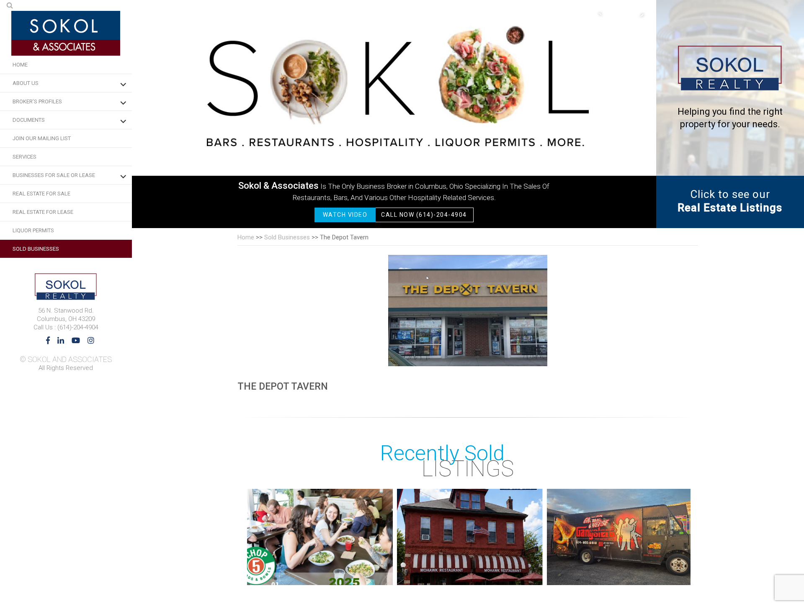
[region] (394, 114)
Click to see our (730, 201)
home (245, 237)
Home (20, 65)
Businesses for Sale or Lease (54, 175)
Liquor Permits (33, 230)
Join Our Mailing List (42, 138)
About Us (26, 83)
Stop (686, 576)
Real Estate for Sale (41, 193)
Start (680, 576)
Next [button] (637, 14)
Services (24, 157)
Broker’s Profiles (37, 101)
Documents (29, 120)
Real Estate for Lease (43, 212)
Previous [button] (604, 14)
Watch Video (345, 214)
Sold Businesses (36, 249)
